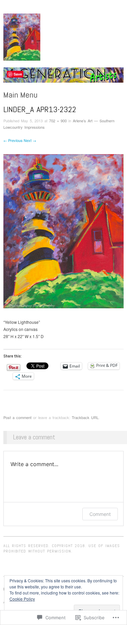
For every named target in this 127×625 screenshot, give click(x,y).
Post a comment (17, 417)
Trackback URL (85, 417)
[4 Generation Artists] (63, 78)
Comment (100, 514)
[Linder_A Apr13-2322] (63, 230)
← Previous (13, 140)
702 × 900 (58, 120)
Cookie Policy (22, 599)
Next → (30, 140)
